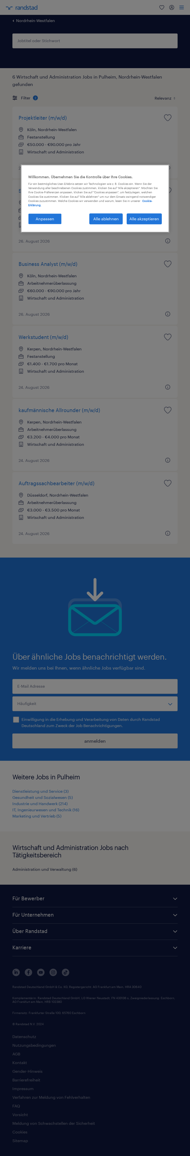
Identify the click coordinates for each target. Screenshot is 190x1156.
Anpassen (45, 218)
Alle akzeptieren (144, 218)
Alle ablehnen (106, 218)
